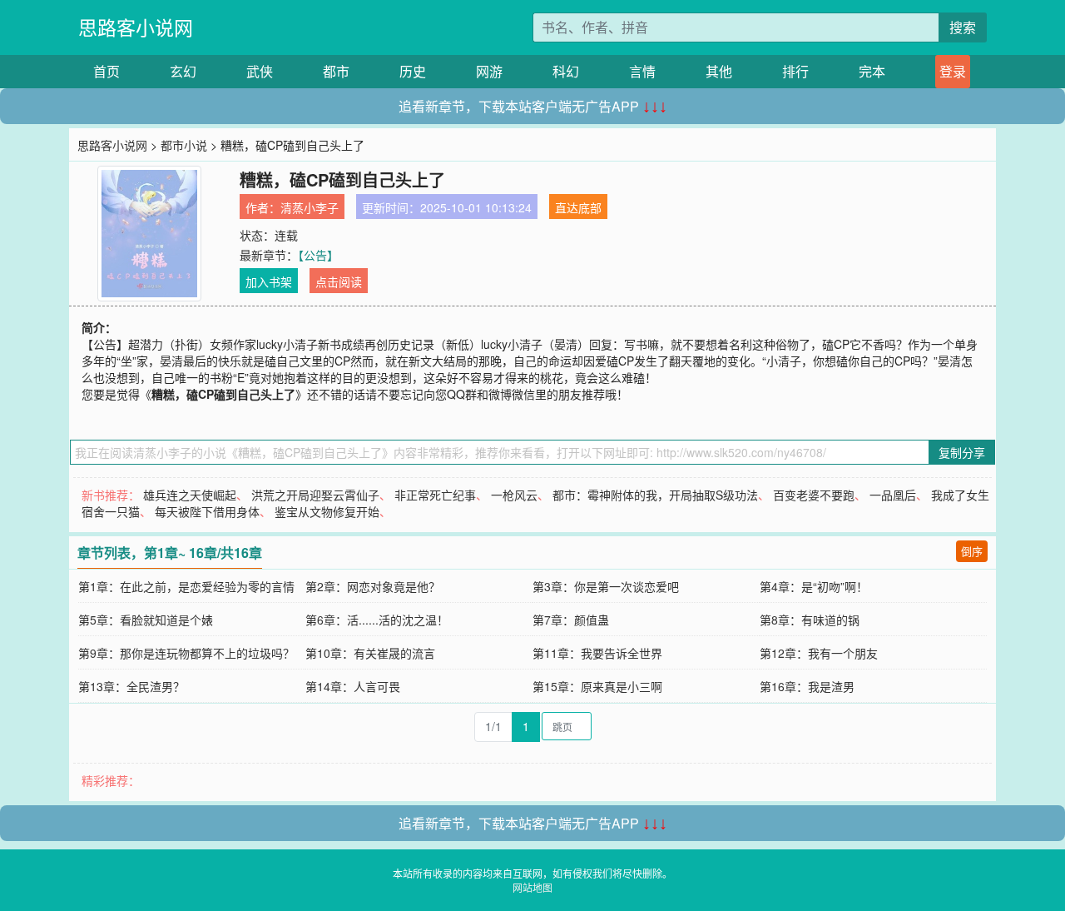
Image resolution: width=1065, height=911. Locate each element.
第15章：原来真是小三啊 (597, 686)
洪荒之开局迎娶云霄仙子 (315, 494)
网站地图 (532, 887)
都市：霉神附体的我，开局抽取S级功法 (655, 494)
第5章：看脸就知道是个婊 (145, 619)
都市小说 (184, 145)
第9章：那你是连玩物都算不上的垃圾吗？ (186, 653)
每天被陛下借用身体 (207, 511)
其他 (719, 71)
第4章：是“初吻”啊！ (814, 586)
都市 (336, 71)
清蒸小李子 (309, 207)
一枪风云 (514, 494)
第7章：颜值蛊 (570, 619)
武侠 (259, 71)
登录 (952, 71)
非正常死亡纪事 (435, 494)
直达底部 (578, 207)
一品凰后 (892, 494)
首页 (106, 71)
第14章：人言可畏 (352, 686)
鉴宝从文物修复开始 (327, 511)
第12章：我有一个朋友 (819, 653)
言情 (642, 71)
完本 (872, 71)
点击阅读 (338, 281)
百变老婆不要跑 (813, 494)
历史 (412, 71)
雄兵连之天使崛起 (189, 494)
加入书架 (268, 281)
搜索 (962, 27)
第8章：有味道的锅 (809, 619)
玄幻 (183, 71)
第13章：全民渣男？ (131, 686)
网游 (489, 71)
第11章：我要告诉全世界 (597, 653)
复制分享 (962, 452)
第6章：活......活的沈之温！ (376, 619)
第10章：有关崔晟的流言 (370, 653)
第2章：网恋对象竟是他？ (372, 586)
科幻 (565, 71)
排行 (795, 71)
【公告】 (318, 254)
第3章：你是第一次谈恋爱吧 (605, 586)
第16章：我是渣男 (807, 686)
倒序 (972, 551)
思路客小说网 (135, 27)
